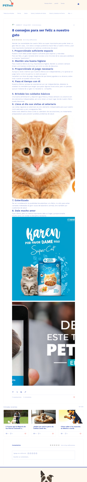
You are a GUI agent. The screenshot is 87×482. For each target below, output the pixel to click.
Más (69, 13)
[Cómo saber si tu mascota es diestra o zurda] (71, 417)
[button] (78, 4)
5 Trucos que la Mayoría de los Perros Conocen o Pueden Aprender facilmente (16, 427)
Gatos (26, 13)
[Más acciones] (74, 25)
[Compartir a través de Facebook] (13, 392)
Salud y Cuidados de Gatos (38, 13)
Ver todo (81, 406)
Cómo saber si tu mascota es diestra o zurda (70, 427)
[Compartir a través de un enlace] (25, 392)
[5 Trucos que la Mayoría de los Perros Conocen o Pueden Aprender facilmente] (16, 417)
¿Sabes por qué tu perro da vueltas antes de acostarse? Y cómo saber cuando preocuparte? (43, 427)
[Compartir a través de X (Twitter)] (17, 392)
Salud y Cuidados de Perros (57, 13)
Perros (19, 13)
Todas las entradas (9, 13)
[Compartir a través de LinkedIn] (21, 392)
